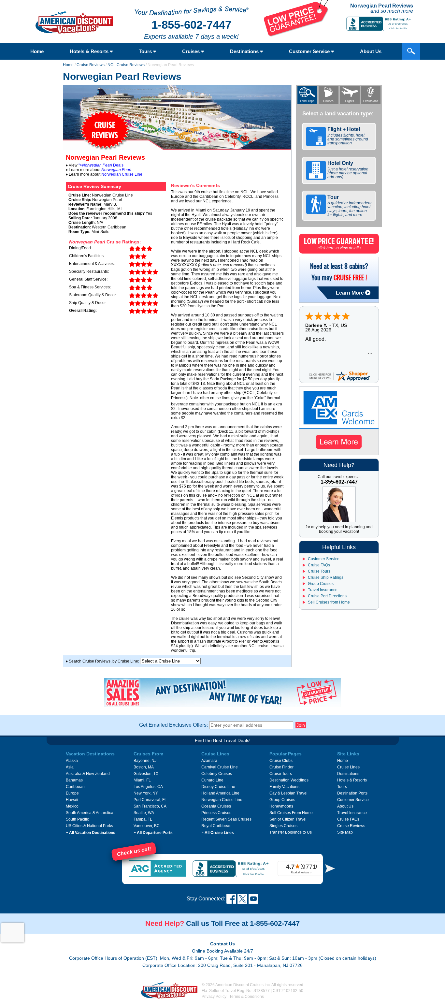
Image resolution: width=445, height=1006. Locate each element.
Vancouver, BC (147, 826)
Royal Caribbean (216, 826)
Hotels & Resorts (90, 51)
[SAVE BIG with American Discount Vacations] (296, 35)
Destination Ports (352, 793)
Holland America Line (220, 793)
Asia (70, 767)
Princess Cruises (216, 812)
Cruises (191, 51)
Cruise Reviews (91, 65)
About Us (370, 51)
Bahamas (74, 780)
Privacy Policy (214, 996)
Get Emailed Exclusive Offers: (173, 725)
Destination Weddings (289, 780)
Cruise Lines (348, 767)
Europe (72, 793)
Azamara (209, 760)
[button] (330, 868)
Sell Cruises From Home (291, 812)
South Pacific (77, 819)
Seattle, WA (144, 812)
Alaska (72, 760)
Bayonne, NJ (145, 760)
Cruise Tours (318, 571)
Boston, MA (144, 767)
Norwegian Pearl (116, 170)
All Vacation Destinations (90, 832)
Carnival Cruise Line (219, 767)
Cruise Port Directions (327, 596)
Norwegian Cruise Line (121, 174)
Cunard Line (212, 780)
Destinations (245, 51)
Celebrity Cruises (216, 773)
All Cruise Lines (217, 832)
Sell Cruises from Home (328, 602)
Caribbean (75, 786)
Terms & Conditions (246, 996)
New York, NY (146, 793)
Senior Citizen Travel (288, 819)
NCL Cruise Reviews (126, 65)
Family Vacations (284, 786)
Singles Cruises (283, 826)
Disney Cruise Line (218, 786)
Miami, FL (142, 780)
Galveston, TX (146, 773)
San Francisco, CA (150, 806)
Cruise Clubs (281, 760)
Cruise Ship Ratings (325, 577)
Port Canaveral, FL (150, 799)
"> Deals (101, 165)
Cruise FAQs (318, 565)
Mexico (72, 806)
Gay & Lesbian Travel (288, 793)
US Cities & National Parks (89, 826)
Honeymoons (281, 806)
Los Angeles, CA (148, 786)
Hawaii (72, 799)
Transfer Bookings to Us (290, 832)
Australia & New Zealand (88, 773)
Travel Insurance (322, 590)
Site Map (345, 832)
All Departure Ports (153, 832)
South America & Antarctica (89, 812)
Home (37, 51)
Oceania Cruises (216, 806)
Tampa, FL (143, 819)
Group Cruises (320, 583)
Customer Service (310, 51)
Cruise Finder (281, 767)
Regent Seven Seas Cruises (226, 819)
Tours (146, 51)
